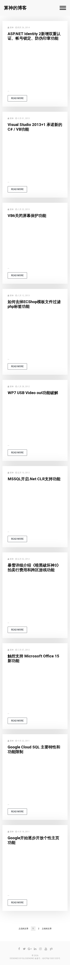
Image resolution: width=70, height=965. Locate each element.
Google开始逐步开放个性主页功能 (33, 840)
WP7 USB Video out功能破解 (33, 393)
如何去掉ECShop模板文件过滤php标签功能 (34, 304)
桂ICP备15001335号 (51, 958)
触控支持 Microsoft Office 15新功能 (33, 658)
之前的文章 (47, 928)
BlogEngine (28, 958)
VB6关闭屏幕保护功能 (27, 215)
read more (17, 98)
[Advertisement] (35, 65)
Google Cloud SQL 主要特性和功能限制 (34, 749)
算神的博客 (15, 7)
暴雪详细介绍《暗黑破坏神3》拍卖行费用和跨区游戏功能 (34, 567)
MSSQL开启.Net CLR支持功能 (34, 479)
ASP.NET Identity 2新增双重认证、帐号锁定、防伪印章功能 (34, 36)
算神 (12, 27)
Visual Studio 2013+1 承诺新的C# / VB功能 (35, 127)
